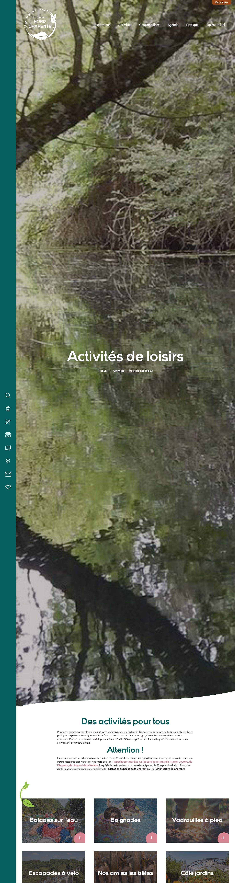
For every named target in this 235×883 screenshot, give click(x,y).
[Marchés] (8, 435)
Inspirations (102, 25)
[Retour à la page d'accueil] (40, 24)
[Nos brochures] (8, 448)
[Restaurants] (8, 421)
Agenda (173, 25)
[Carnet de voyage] (8, 487)
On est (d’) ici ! (217, 25)
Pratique (192, 25)
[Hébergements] (8, 408)
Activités (124, 25)
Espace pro (221, 2)
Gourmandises (149, 25)
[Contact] (8, 474)
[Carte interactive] (8, 461)
